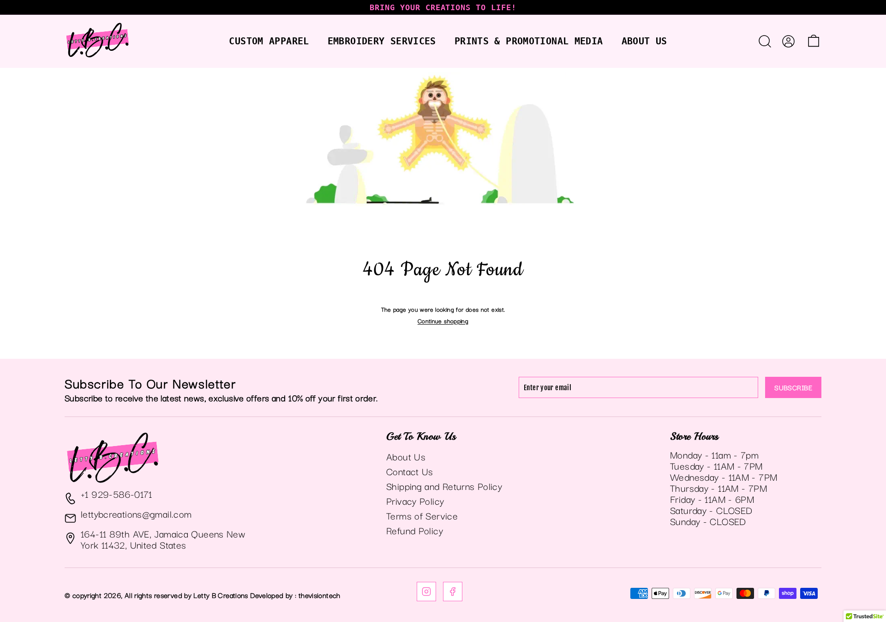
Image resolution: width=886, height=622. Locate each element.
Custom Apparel (269, 41)
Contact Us (409, 471)
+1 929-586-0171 (116, 493)
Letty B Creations (220, 594)
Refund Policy (414, 530)
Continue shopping (443, 320)
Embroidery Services (382, 41)
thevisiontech (320, 594)
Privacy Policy (415, 500)
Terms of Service (422, 515)
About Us (644, 41)
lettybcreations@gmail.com (136, 513)
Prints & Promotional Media (529, 41)
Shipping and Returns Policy (444, 485)
